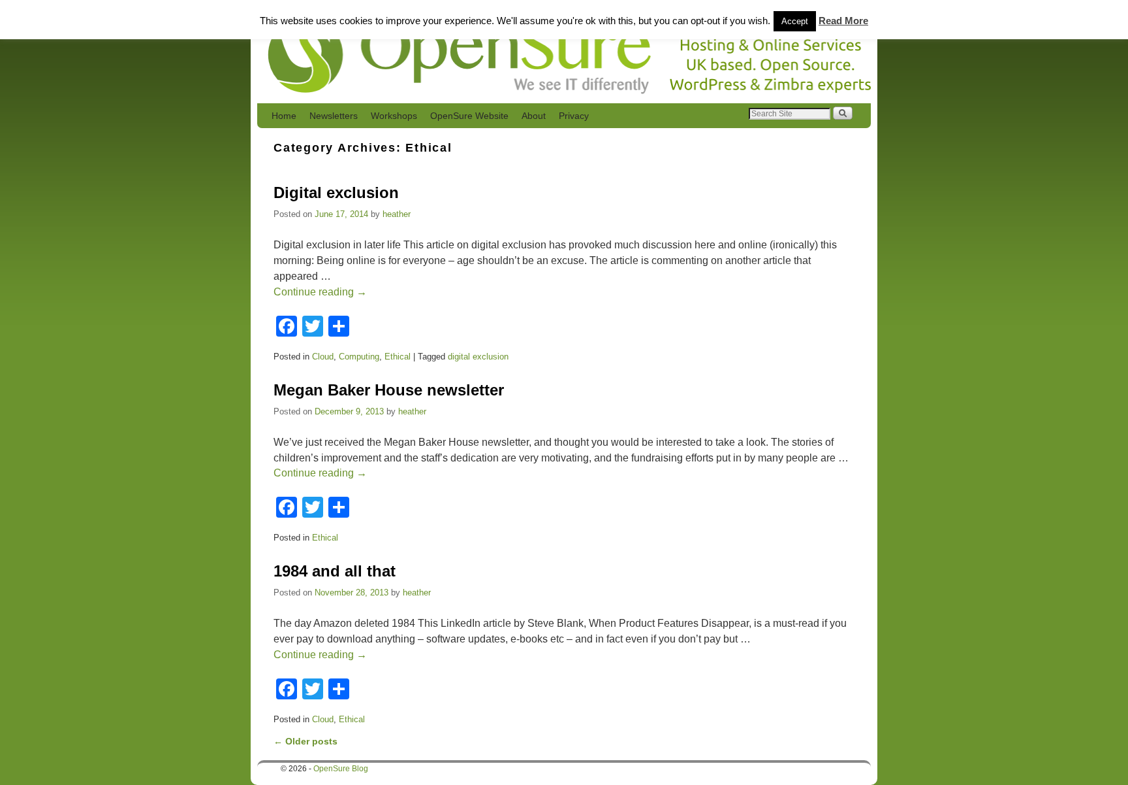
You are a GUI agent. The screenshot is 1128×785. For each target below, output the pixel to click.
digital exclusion (478, 356)
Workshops (394, 115)
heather (397, 214)
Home (284, 115)
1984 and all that (335, 571)
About (534, 115)
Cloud (323, 356)
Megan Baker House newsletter (389, 390)
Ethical (397, 356)
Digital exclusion (336, 192)
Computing (359, 356)
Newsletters (333, 115)
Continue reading (320, 291)
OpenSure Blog (340, 768)
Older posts (305, 741)
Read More (843, 20)
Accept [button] (794, 21)
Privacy (574, 115)
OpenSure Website (469, 115)
